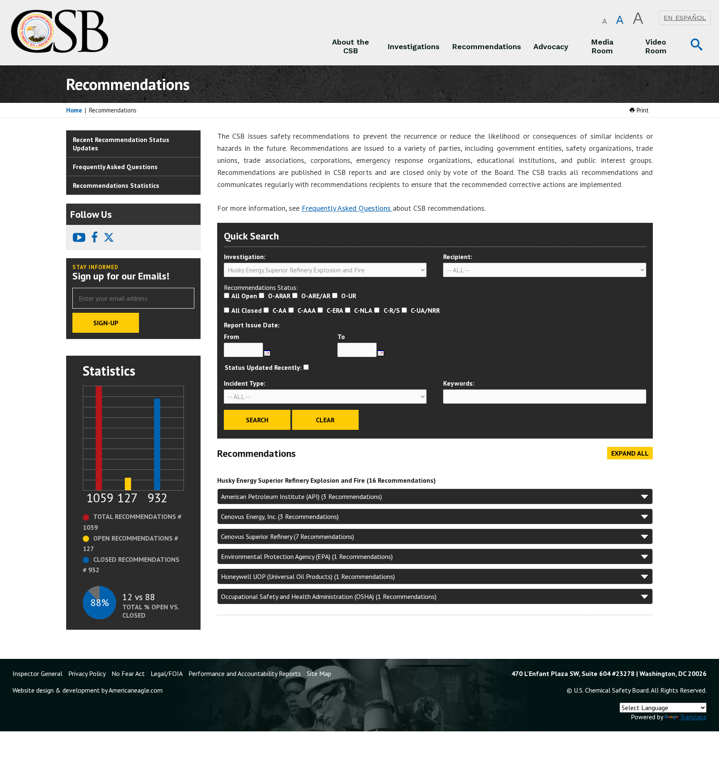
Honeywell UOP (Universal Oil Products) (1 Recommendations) (308, 576)
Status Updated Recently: (263, 367)
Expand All (630, 453)
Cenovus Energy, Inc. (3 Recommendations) (280, 516)
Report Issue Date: (252, 325)
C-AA (280, 310)
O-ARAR (279, 296)
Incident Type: (244, 383)
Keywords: (458, 383)
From (231, 336)
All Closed (246, 310)
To (341, 336)
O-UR (348, 296)
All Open (244, 296)
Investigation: (244, 256)
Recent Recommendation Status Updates (121, 143)
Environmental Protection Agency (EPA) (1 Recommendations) (307, 556)
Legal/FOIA (167, 673)
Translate (693, 717)
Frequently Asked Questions (347, 208)
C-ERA (335, 310)
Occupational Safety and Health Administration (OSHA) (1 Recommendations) (328, 596)
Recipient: (457, 256)
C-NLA (363, 310)
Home (74, 110)
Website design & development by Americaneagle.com (87, 690)
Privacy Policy (87, 673)
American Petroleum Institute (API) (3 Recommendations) (301, 496)
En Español (685, 18)
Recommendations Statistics (116, 185)
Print (642, 110)
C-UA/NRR (425, 310)
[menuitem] (350, 46)
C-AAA (307, 310)
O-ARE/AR (315, 296)
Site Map (319, 673)
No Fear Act (128, 673)
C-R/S (392, 310)
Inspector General (37, 673)
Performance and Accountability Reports (244, 673)
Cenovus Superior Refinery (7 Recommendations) (287, 536)
